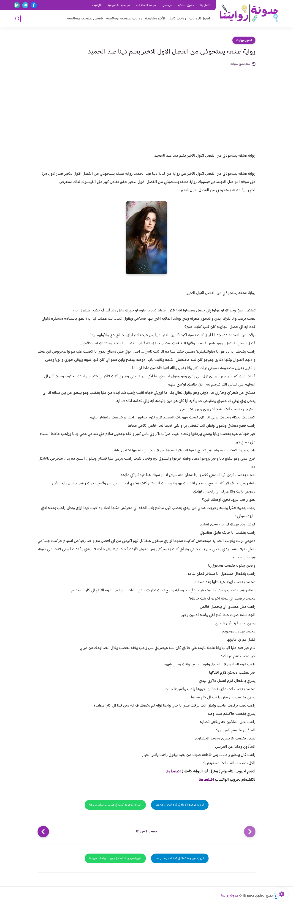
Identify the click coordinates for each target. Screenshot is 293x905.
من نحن (167, 5)
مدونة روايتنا (230, 896)
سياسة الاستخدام (146, 5)
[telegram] (25, 5)
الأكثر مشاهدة (155, 18)
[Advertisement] (146, 101)
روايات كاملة (177, 18)
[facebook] (34, 5)
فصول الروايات (200, 18)
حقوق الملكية (186, 5)
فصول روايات (244, 40)
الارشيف (97, 5)
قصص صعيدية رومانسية (85, 18)
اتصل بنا (205, 5)
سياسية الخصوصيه (119, 5)
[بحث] (17, 18)
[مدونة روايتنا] (248, 13)
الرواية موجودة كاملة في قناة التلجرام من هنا (180, 804)
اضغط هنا (173, 771)
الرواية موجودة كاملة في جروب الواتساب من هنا (115, 804)
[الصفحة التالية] (43, 831)
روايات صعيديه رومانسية (124, 18)
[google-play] (17, 5)
